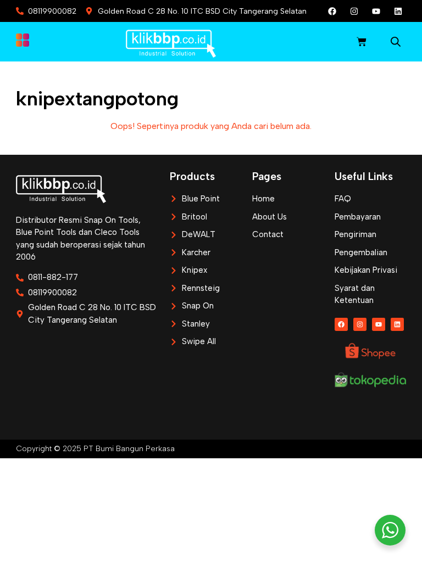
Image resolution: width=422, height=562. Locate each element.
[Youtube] (376, 11)
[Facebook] (332, 11)
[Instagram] (354, 11)
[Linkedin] (398, 11)
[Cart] (361, 41)
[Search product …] (396, 43)
